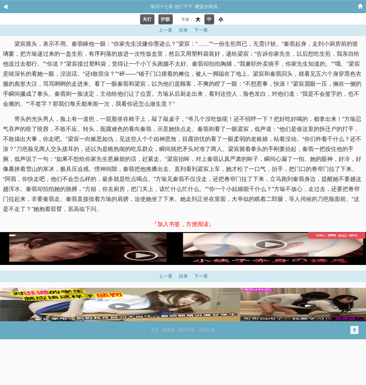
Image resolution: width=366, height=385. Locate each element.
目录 (183, 30)
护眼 (165, 19)
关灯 (147, 19)
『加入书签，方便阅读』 (183, 224)
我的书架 (187, 330)
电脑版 (169, 330)
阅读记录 (207, 330)
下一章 (201, 30)
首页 (155, 330)
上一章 (165, 30)
